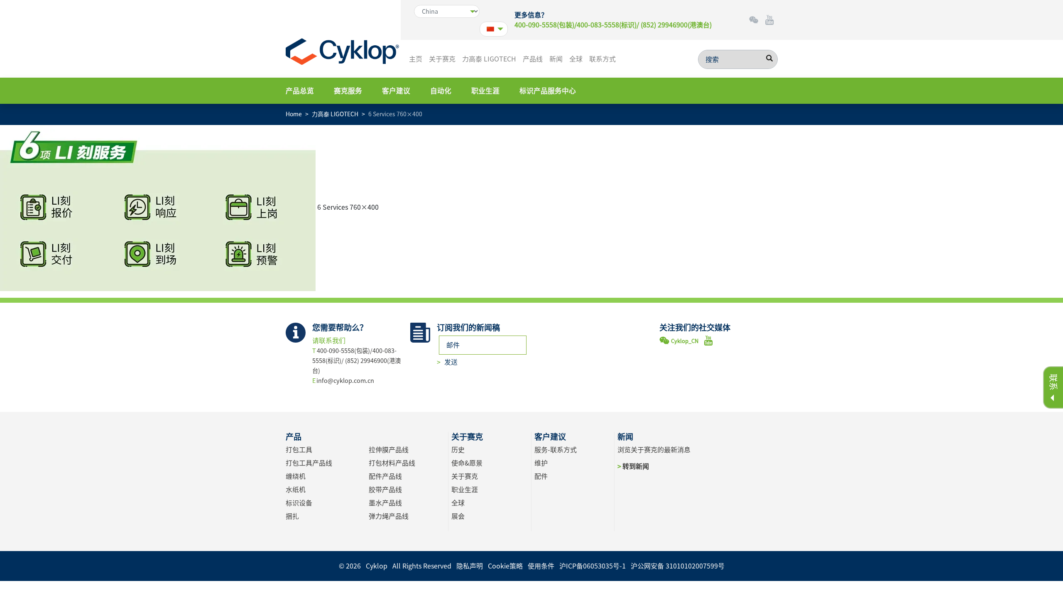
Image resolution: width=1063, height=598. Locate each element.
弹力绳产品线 (389, 516)
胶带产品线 (385, 489)
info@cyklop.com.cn (345, 380)
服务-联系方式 (555, 449)
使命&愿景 (467, 463)
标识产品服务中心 (547, 90)
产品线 (533, 59)
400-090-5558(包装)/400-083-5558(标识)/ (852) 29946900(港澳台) (613, 25)
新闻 (556, 59)
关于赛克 (442, 59)
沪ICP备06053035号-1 (592, 566)
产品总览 (300, 90)
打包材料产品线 (392, 463)
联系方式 (602, 59)
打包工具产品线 (309, 463)
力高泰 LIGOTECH (489, 59)
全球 (576, 59)
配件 (541, 476)
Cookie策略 (505, 566)
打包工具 (299, 449)
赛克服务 (348, 90)
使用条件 (541, 566)
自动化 (440, 90)
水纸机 (296, 489)
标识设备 (299, 503)
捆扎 (292, 516)
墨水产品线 (385, 503)
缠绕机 (296, 476)
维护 (541, 463)
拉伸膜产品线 (389, 449)
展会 (458, 516)
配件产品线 (385, 476)
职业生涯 (485, 90)
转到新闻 (635, 466)
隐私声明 (469, 566)
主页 (415, 59)
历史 (458, 449)
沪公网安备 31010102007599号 (678, 566)
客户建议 (396, 90)
